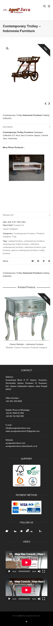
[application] (26, 562)
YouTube (26, 530)
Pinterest (39, 530)
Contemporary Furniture (24, 233)
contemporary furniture (34, 241)
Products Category (39, 347)
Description (8, 127)
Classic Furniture (21, 347)
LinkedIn (20, 530)
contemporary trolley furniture (16, 244)
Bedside (9, 347)
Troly (14, 236)
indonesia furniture (32, 247)
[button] (7, 48)
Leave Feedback (10, 229)
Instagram (33, 530)
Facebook (8, 530)
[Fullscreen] (43, 571)
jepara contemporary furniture (24, 250)
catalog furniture (15, 241)
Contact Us (19, 225)
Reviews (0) (8, 215)
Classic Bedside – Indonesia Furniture (27, 344)
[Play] (9, 571)
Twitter (14, 530)
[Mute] (39, 571)
